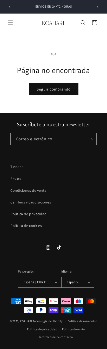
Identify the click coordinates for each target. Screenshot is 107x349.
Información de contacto (56, 337)
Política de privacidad (28, 214)
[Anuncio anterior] (9, 7)
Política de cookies (26, 225)
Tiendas (16, 166)
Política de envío (73, 329)
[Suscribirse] (90, 139)
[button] (10, 22)
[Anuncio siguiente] (97, 7)
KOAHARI (26, 321)
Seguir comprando (54, 89)
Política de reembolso (82, 321)
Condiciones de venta (28, 190)
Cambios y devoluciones (30, 202)
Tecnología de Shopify (48, 321)
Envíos (15, 178)
